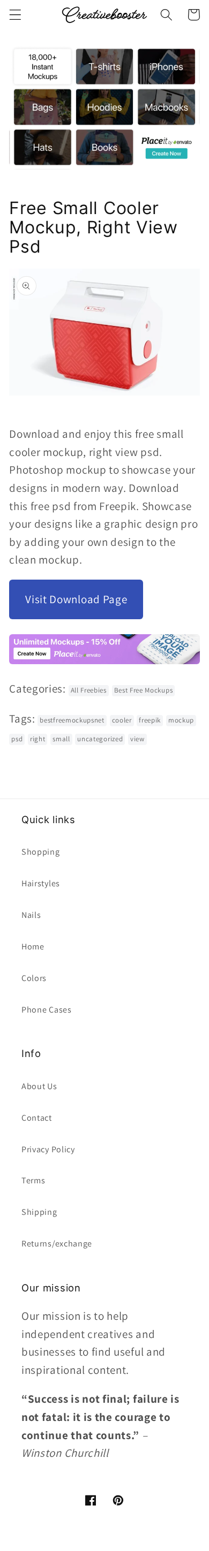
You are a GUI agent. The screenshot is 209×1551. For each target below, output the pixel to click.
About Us (39, 1086)
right (37, 738)
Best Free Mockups (143, 690)
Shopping (40, 851)
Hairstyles (40, 883)
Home (32, 946)
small (61, 738)
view (137, 738)
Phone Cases (46, 1009)
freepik (150, 720)
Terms (33, 1180)
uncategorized (100, 738)
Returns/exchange (56, 1243)
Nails (31, 915)
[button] (15, 14)
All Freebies (89, 690)
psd (17, 738)
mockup (181, 720)
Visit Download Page (76, 599)
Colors (34, 978)
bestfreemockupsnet (72, 720)
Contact (36, 1117)
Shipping (39, 1212)
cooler (122, 720)
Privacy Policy (48, 1149)
